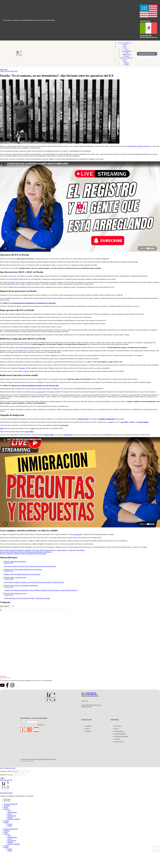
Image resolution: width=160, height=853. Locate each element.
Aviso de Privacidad (26, 761)
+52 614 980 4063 (91, 694)
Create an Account (10, 768)
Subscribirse (40, 725)
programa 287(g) (41, 392)
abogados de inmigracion (16, 550)
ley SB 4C (12, 282)
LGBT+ (9, 814)
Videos (6, 807)
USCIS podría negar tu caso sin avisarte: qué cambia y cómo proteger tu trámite (27, 598)
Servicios (6, 809)
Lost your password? (6, 780)
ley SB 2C (22, 276)
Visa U (9, 810)
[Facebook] (22, 729)
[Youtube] (2, 685)
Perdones (10, 817)
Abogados (7, 805)
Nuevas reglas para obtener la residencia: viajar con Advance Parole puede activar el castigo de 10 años (34, 582)
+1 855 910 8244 (90, 693)
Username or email (6, 771)
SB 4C (54, 265)
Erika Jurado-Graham (6, 793)
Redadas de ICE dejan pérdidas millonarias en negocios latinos (22, 574)
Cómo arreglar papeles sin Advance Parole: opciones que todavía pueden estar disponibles (30, 566)
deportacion (28, 550)
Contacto (6, 821)
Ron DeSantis (80, 550)
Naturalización (11, 815)
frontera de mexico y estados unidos (55, 550)
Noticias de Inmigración (11, 804)
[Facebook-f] (7, 685)
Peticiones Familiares (13, 819)
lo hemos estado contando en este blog (138, 146)
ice (67, 550)
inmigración (72, 550)
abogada (6, 550)
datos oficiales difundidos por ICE (30, 347)
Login (2, 778)
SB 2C (48, 265)
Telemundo (22, 368)
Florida (42, 550)
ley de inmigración (76, 534)
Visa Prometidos (12, 812)
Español (6, 822)
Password (3, 775)
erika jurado (35, 550)
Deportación (3, 69)
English (9, 826)
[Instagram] (12, 685)
